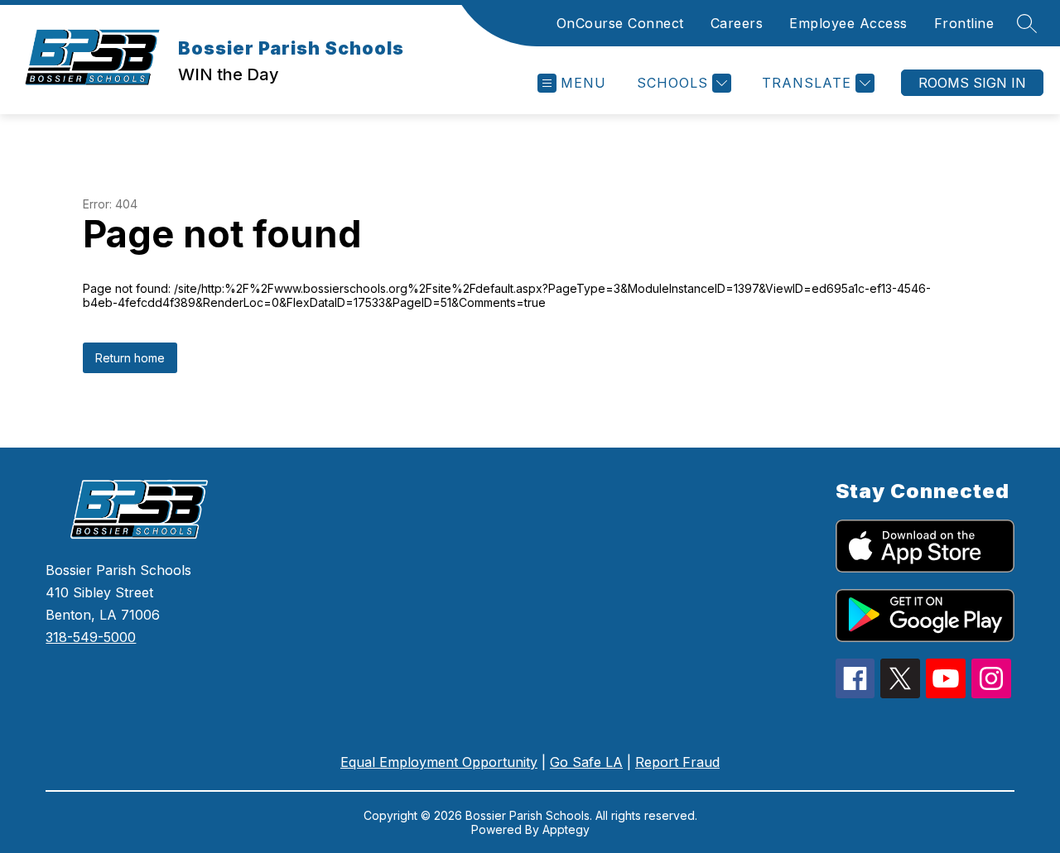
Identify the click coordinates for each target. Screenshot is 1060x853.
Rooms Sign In (972, 82)
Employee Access (848, 23)
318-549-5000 (91, 637)
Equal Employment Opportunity (438, 762)
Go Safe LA (586, 762)
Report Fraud (677, 762)
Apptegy (566, 829)
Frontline (964, 23)
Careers (737, 23)
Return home (130, 358)
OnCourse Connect (620, 23)
